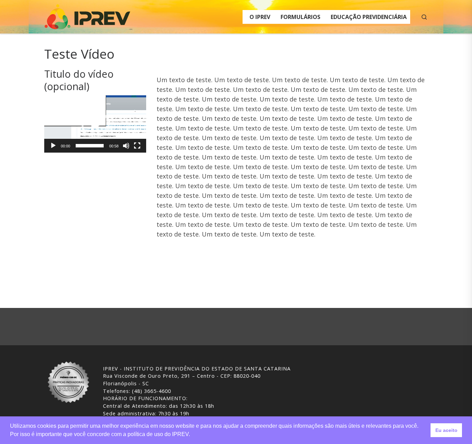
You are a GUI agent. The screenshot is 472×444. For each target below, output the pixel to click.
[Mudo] (126, 145)
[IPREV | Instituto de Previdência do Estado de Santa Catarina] (87, 15)
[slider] (90, 145)
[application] (95, 124)
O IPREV (259, 17)
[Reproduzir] (53, 145)
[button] (95, 124)
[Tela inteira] (137, 145)
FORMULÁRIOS (300, 17)
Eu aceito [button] (446, 430)
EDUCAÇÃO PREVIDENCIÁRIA (369, 17)
